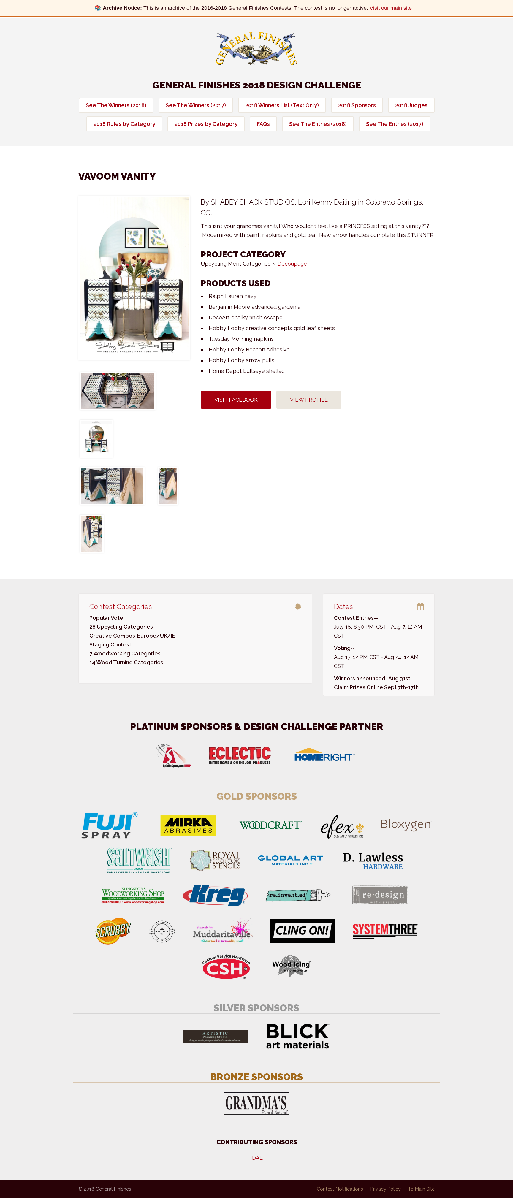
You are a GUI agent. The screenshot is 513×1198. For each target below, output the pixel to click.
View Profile (309, 400)
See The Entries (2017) (394, 124)
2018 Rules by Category (124, 124)
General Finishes (256, 48)
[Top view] (118, 391)
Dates (343, 606)
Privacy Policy (385, 1189)
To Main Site (421, 1189)
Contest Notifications (340, 1189)
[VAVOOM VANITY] (134, 278)
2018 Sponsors (357, 105)
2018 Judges (411, 105)
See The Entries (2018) (318, 124)
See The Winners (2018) (116, 105)
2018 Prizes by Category (206, 124)
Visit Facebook (236, 400)
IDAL (257, 1158)
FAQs (263, 124)
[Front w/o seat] (96, 439)
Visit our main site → (394, 8)
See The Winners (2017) (196, 105)
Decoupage (292, 264)
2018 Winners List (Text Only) (282, 105)
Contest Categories (120, 606)
